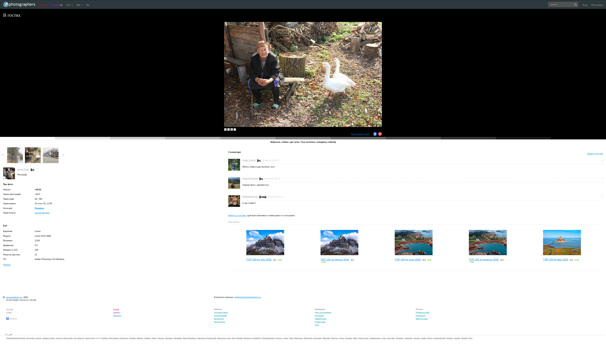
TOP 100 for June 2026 (408, 259)
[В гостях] (33, 149)
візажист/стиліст (48, 338)
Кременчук (248, 338)
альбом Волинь (42, 213)
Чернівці (464, 338)
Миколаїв (326, 338)
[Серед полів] (51, 149)
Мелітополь (308, 338)
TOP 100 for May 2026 (555, 259)
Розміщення (420, 316)
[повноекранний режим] (235, 129)
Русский (9, 309)
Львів (291, 338)
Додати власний (595, 154)
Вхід (585, 4)
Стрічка (42, 4)
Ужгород (416, 338)
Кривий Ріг (257, 338)
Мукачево (318, 338)
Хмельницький (439, 338)
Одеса (341, 338)
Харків (423, 338)
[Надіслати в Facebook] (375, 135)
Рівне (355, 338)
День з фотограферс (323, 312)
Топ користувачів (221, 312)
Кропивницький (268, 338)
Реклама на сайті (422, 312)
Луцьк (285, 338)
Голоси (6, 265)
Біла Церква (114, 338)
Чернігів (457, 338)
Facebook (13, 319)
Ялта (470, 338)
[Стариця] (15, 149)
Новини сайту (320, 322)
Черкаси (449, 338)
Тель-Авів (391, 338)
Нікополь (334, 338)
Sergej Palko (23, 169)
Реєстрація (597, 4)
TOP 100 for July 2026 (258, 259)
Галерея (56, 4)
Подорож (39, 208)
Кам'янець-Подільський (206, 338)
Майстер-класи (422, 319)
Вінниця (140, 338)
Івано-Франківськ (189, 338)
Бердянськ (123, 338)
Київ (233, 338)
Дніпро (154, 338)
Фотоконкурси (219, 322)
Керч (229, 338)
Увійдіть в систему (237, 215)
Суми (383, 338)
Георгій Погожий (250, 178)
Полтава (348, 338)
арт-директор (79, 338)
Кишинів (239, 338)
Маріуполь (298, 338)
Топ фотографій (220, 316)
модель (38, 338)
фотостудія (89, 338)
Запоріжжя (177, 338)
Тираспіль (408, 338)
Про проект (319, 316)
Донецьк (160, 338)
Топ (68, 4)
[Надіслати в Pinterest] (380, 135)
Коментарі (117, 316)
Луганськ (278, 338)
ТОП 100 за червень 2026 (484, 259)
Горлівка (147, 338)
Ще (79, 4)
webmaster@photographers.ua (247, 297)
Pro (88, 4)
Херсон (430, 338)
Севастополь (363, 338)
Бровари (132, 338)
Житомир (168, 338)
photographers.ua (14, 297)
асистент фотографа (64, 338)
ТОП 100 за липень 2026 (335, 259)
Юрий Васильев (250, 196)
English (9, 312)
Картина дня (219, 319)
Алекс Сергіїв (248, 160)
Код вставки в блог (360, 134)
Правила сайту (321, 319)
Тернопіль (399, 338)
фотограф (30, 338)
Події (317, 325)
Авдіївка (104, 338)
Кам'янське (221, 338)
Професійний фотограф (15, 338)
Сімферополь (375, 338)
